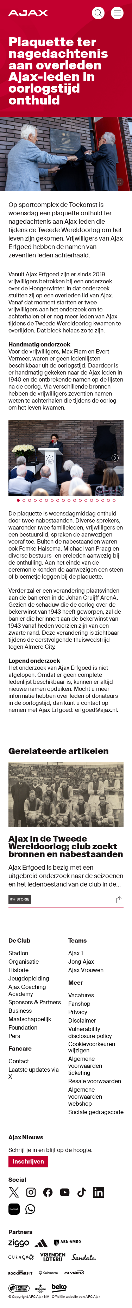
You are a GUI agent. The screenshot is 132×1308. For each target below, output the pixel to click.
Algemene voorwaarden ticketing (85, 1066)
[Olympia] (74, 1273)
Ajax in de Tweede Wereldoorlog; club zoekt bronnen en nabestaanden (65, 846)
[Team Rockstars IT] (20, 1273)
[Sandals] (83, 1258)
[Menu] (117, 13)
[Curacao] (21, 1257)
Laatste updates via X (33, 1073)
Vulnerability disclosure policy (90, 1033)
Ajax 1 (75, 953)
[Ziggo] (18, 1243)
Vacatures (81, 995)
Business (20, 1010)
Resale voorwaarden (94, 1081)
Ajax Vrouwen (85, 970)
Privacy (77, 1012)
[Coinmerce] (48, 1273)
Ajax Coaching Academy (27, 991)
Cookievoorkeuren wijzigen (91, 1047)
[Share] (119, 900)
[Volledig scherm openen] (119, 182)
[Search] (98, 13)
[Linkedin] (98, 1192)
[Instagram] (31, 1192)
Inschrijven (28, 1161)
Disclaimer (82, 1020)
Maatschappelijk (29, 1019)
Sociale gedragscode (96, 1112)
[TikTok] (81, 1192)
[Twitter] (14, 1192)
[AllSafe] (19, 1289)
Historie (18, 970)
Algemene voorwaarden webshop (85, 1096)
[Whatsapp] (30, 1209)
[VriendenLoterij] (52, 1258)
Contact (18, 1061)
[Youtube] (64, 1192)
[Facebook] (48, 1192)
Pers (14, 1036)
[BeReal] (14, 1209)
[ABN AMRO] (67, 1243)
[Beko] (59, 1289)
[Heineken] (40, 1289)
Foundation (22, 1027)
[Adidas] (41, 1243)
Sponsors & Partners (34, 1002)
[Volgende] (108, 458)
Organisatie (23, 961)
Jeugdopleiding (28, 978)
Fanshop (79, 1003)
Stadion (18, 953)
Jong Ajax (81, 961)
